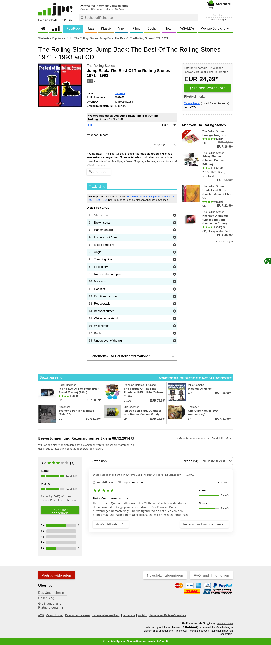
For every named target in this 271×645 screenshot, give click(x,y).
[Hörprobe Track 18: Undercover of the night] (174, 340)
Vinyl (121, 28)
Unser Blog (46, 598)
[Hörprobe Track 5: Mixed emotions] (174, 245)
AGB (41, 615)
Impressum (129, 615)
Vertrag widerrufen (56, 575)
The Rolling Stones (101, 66)
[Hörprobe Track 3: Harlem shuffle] (174, 230)
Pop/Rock (73, 28)
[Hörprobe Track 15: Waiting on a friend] (174, 318)
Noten (169, 28)
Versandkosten (192, 103)
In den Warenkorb (209, 88)
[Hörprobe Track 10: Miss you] (174, 281)
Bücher (152, 28)
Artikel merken (196, 96)
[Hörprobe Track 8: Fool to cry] (174, 267)
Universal (120, 93)
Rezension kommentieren (204, 524)
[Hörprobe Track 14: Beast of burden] (174, 311)
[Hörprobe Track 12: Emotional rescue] (174, 296)
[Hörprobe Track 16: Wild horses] (174, 326)
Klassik (106, 28)
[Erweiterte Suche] (194, 17)
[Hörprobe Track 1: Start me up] (174, 215)
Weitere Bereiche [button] (213, 28)
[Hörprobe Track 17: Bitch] (174, 333)
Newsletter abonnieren (165, 575)
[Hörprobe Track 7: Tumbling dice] (174, 259)
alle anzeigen (225, 241)
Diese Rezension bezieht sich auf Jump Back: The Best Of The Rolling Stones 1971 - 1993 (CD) (144, 474)
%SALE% (187, 28)
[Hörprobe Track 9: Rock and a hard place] (174, 274)
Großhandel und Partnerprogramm (50, 605)
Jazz (90, 28)
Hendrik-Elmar (106, 482)
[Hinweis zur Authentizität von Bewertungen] (222, 139)
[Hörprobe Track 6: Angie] (174, 252)
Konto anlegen (219, 19)
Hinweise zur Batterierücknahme (167, 615)
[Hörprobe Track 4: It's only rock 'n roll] (174, 237)
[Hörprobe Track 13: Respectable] (174, 303)
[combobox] (138, 17)
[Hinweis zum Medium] (94, 81)
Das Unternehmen (51, 592)
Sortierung (190, 461)
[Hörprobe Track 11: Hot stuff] (174, 289)
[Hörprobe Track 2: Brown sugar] (174, 222)
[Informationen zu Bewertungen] (132, 438)
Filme (136, 28)
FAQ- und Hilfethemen (211, 575)
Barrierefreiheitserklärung (106, 615)
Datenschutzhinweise (77, 615)
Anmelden (218, 15)
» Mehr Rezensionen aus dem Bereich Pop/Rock (205, 438)
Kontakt (142, 615)
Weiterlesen (98, 171)
